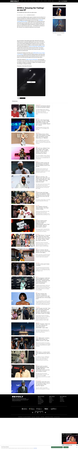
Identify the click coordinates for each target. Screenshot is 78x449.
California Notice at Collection (49, 416)
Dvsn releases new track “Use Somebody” (58, 32)
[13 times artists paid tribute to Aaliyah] (22, 268)
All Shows (39, 397)
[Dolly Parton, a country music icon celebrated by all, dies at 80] (22, 357)
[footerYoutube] (45, 413)
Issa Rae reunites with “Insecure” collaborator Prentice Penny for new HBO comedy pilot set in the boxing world (43, 296)
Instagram (59, 1)
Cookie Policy (42, 416)
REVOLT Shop (62, 401)
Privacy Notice (38, 416)
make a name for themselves (32, 59)
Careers (50, 402)
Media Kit (50, 401)
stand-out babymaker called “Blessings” (37, 46)
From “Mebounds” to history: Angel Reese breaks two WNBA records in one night (43, 339)
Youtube (66, 1)
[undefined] (59, 11)
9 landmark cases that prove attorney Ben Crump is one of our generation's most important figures (43, 383)
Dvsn (21, 98)
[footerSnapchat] (38, 413)
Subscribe (49, 1)
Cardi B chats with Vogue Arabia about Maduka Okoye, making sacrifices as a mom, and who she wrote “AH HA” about (43, 195)
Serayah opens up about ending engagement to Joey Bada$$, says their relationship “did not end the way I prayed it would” (43, 369)
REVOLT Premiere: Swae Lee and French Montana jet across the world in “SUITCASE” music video (43, 325)
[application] (70, 439)
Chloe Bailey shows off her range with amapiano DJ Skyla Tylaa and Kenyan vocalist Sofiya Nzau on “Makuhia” (43, 135)
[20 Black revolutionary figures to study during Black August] (22, 110)
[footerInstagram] (33, 413)
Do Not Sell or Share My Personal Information (57, 447)
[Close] (77, 447)
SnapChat (62, 1)
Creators (45, 1)
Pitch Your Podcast (41, 401)
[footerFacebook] (40, 413)
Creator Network (40, 402)
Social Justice (33, 1)
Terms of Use (33, 416)
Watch (25, 1)
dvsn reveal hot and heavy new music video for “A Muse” (59, 17)
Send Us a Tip (51, 400)
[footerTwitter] (43, 413)
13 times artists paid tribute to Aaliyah (42, 264)
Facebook (63, 1)
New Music (19, 5)
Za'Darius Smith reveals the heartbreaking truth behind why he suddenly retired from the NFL (43, 164)
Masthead (50, 398)
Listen (28, 1)
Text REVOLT (62, 400)
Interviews (37, 307)
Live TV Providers (40, 400)
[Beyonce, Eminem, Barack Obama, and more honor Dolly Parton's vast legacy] (22, 254)
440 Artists (39, 403)
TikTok (60, 1)
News (41, 1)
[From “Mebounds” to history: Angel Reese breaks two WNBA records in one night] (22, 342)
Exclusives (37, 1)
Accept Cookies (66, 447)
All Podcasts (40, 398)
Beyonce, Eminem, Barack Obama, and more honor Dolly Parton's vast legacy (43, 251)
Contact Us (61, 398)
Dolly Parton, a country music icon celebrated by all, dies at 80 (43, 353)
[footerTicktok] (35, 413)
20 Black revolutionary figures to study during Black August (43, 106)
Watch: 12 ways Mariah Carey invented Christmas (67, 445)
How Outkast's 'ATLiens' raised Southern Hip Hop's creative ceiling (42, 208)
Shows (22, 1)
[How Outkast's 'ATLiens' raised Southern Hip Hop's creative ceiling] (22, 211)
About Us (50, 397)
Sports (37, 161)
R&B (24, 98)
